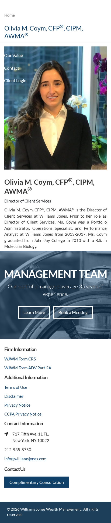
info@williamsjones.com (25, 458)
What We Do (16, 42)
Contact (11, 67)
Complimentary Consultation (36, 482)
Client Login (15, 80)
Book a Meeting (73, 312)
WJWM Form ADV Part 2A (27, 367)
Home (9, 15)
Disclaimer (13, 396)
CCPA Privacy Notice (22, 413)
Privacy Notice (17, 405)
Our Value (13, 55)
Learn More (34, 312)
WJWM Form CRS (20, 358)
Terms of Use (15, 387)
